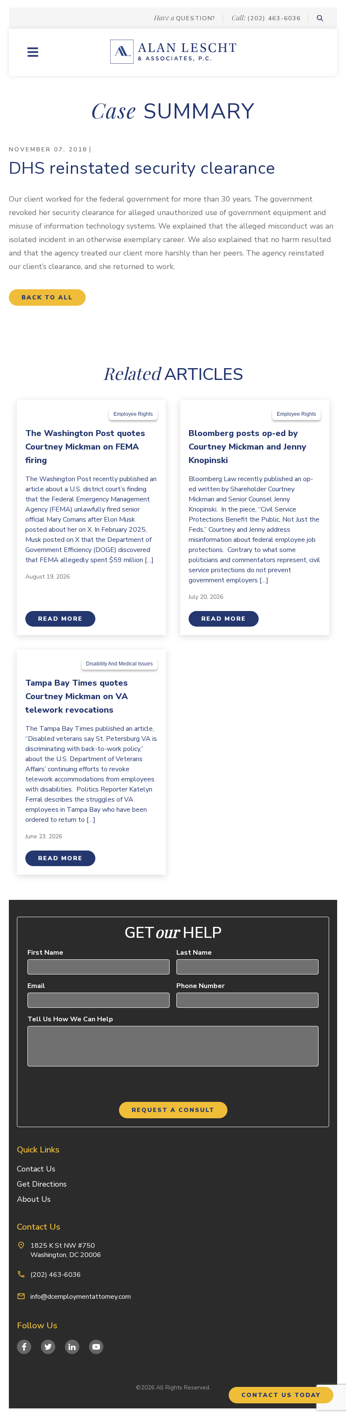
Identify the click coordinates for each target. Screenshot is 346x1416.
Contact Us (36, 1169)
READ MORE (60, 619)
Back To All (47, 297)
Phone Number (200, 986)
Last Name (194, 952)
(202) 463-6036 (273, 18)
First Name (45, 952)
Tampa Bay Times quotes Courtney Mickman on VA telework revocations (76, 696)
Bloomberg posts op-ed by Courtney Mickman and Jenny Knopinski (247, 447)
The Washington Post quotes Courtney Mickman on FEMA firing (85, 447)
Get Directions (42, 1184)
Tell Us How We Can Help (70, 1019)
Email (36, 986)
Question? (196, 18)
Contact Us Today (281, 1395)
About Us (34, 1199)
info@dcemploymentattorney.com (80, 1296)
